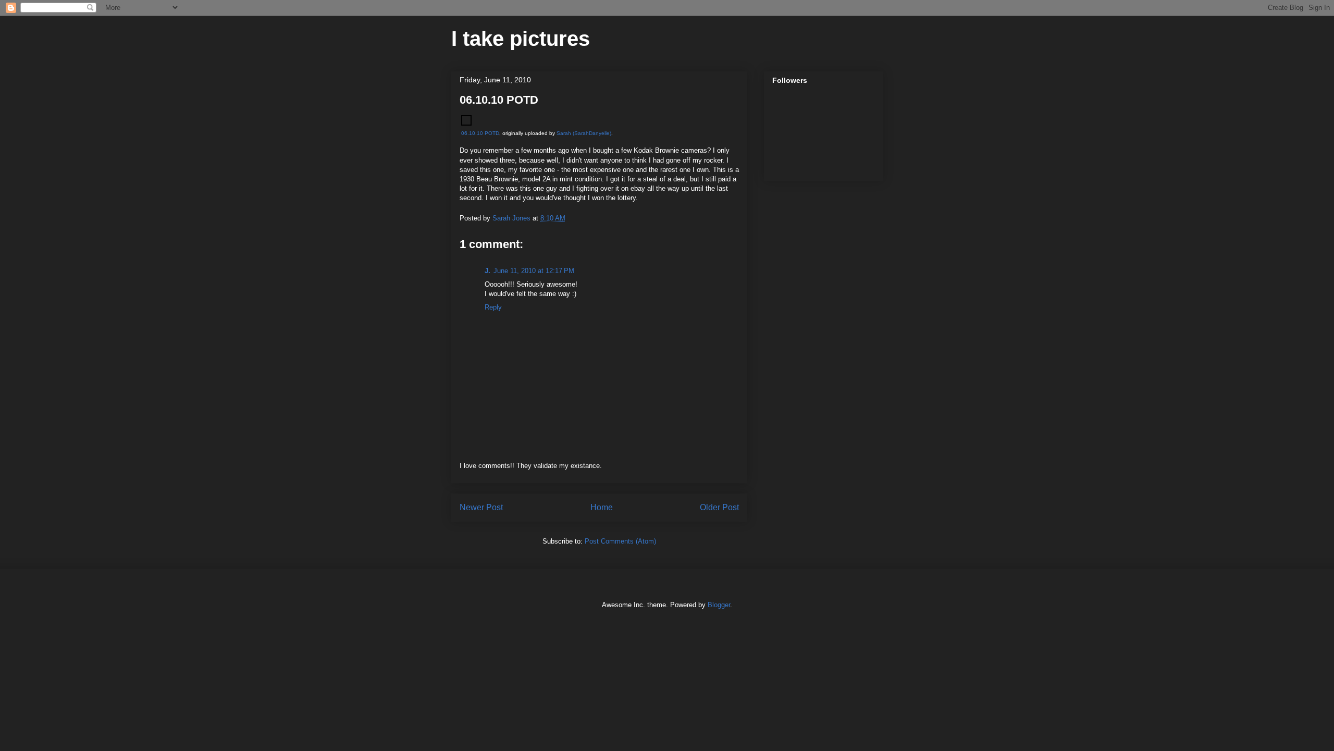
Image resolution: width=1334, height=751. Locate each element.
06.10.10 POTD (480, 133)
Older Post (719, 507)
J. (487, 271)
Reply (493, 307)
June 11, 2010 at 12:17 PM (533, 271)
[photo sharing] (466, 123)
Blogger (719, 605)
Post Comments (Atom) (620, 541)
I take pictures (520, 38)
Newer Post (481, 507)
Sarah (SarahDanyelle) (584, 133)
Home (601, 507)
